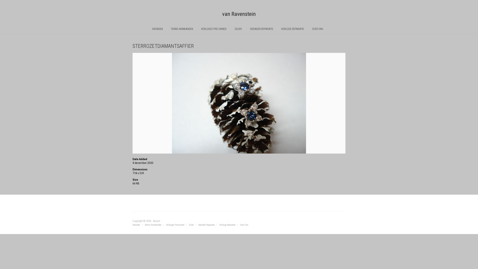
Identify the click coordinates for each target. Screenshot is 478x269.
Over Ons (317, 28)
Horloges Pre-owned (213, 28)
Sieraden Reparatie (261, 28)
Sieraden (157, 28)
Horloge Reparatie (292, 28)
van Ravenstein (239, 14)
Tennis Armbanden (182, 28)
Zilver (238, 28)
